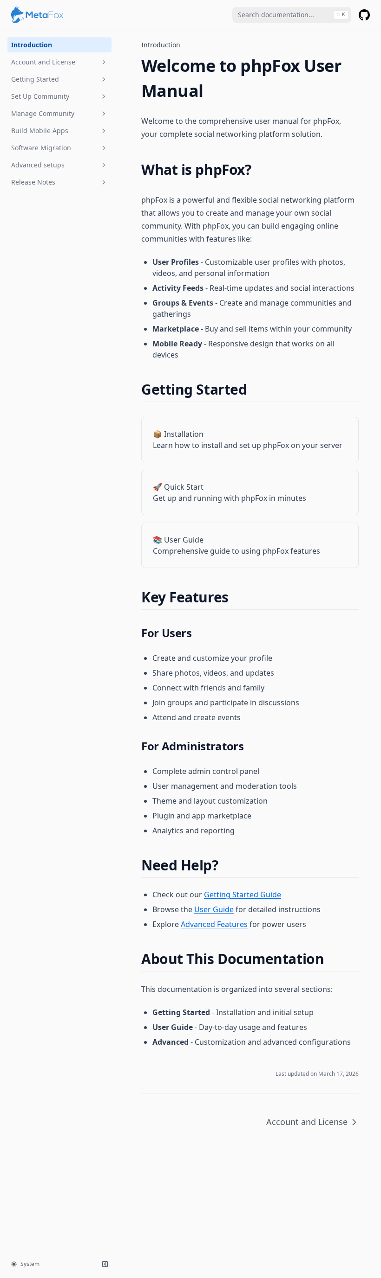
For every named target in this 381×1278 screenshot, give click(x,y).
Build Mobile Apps (39, 130)
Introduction (31, 44)
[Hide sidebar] (105, 1264)
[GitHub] (364, 14)
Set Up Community (40, 96)
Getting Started (35, 79)
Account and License (43, 62)
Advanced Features (214, 924)
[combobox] (291, 15)
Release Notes (33, 182)
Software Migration (41, 147)
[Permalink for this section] (259, 169)
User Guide (214, 909)
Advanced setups (38, 164)
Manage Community (42, 113)
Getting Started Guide (242, 894)
